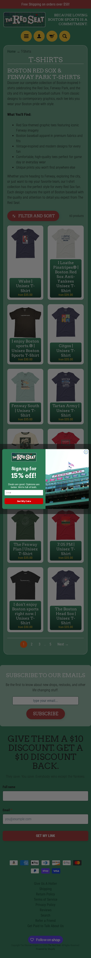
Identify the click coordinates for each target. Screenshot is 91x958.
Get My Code (24, 501)
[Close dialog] (86, 452)
